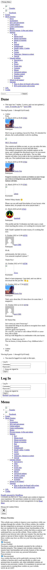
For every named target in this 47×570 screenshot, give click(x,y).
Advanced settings (20, 72)
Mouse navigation (20, 38)
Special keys (18, 60)
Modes (12, 28)
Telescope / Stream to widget (24, 54)
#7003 (25, 118)
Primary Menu (6, 2)
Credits (7, 90)
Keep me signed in (11, 369)
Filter (16, 62)
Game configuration (16, 26)
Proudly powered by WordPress (12, 495)
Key (15, 34)
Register (5, 395)
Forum (7, 15)
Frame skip (18, 66)
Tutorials (13, 82)
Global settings (15, 24)
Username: (6, 364)
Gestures (17, 68)
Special (16, 56)
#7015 (24, 209)
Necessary (7, 542)
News (12, 19)
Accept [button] (36, 501)
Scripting (17, 78)
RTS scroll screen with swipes (24, 86)
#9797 (26, 284)
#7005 (25, 184)
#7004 (25, 162)
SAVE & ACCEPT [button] (7, 568)
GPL (7, 88)
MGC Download (11, 143)
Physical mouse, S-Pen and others (21, 30)
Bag (15, 42)
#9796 (25, 263)
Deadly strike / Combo (22, 48)
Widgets (12, 32)
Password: (6, 367)
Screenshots (14, 21)
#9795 (25, 235)
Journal (16, 44)
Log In (5, 371)
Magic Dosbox (10, 17)
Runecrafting (18, 76)
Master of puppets (20, 40)
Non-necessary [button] (6, 554)
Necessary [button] (4, 540)
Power (16, 64)
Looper (16, 52)
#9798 (26, 305)
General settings (15, 58)
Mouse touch (18, 36)
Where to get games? (17, 80)
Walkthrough (18, 46)
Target (16, 50)
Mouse (16, 70)
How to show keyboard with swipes (26, 84)
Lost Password (14, 395)
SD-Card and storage (17, 23)
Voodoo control (19, 74)
